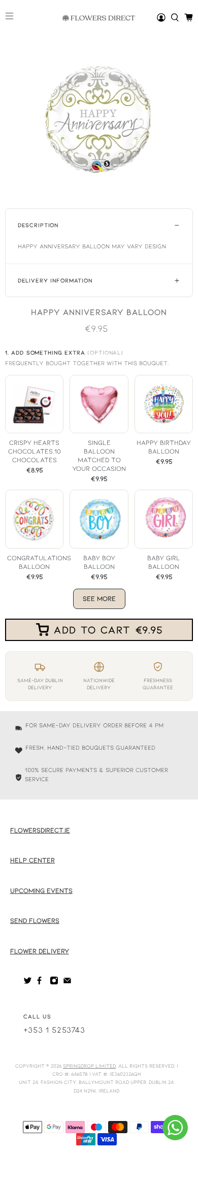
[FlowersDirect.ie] (99, 18)
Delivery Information (55, 280)
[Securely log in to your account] (161, 17)
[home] (175, 17)
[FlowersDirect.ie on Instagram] (54, 982)
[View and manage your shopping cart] (188, 17)
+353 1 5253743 (54, 1029)
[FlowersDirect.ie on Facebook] (41, 982)
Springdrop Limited (89, 1066)
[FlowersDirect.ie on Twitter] (27, 982)
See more (99, 598)
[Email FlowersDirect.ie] (67, 982)
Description (38, 224)
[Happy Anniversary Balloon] (99, 118)
